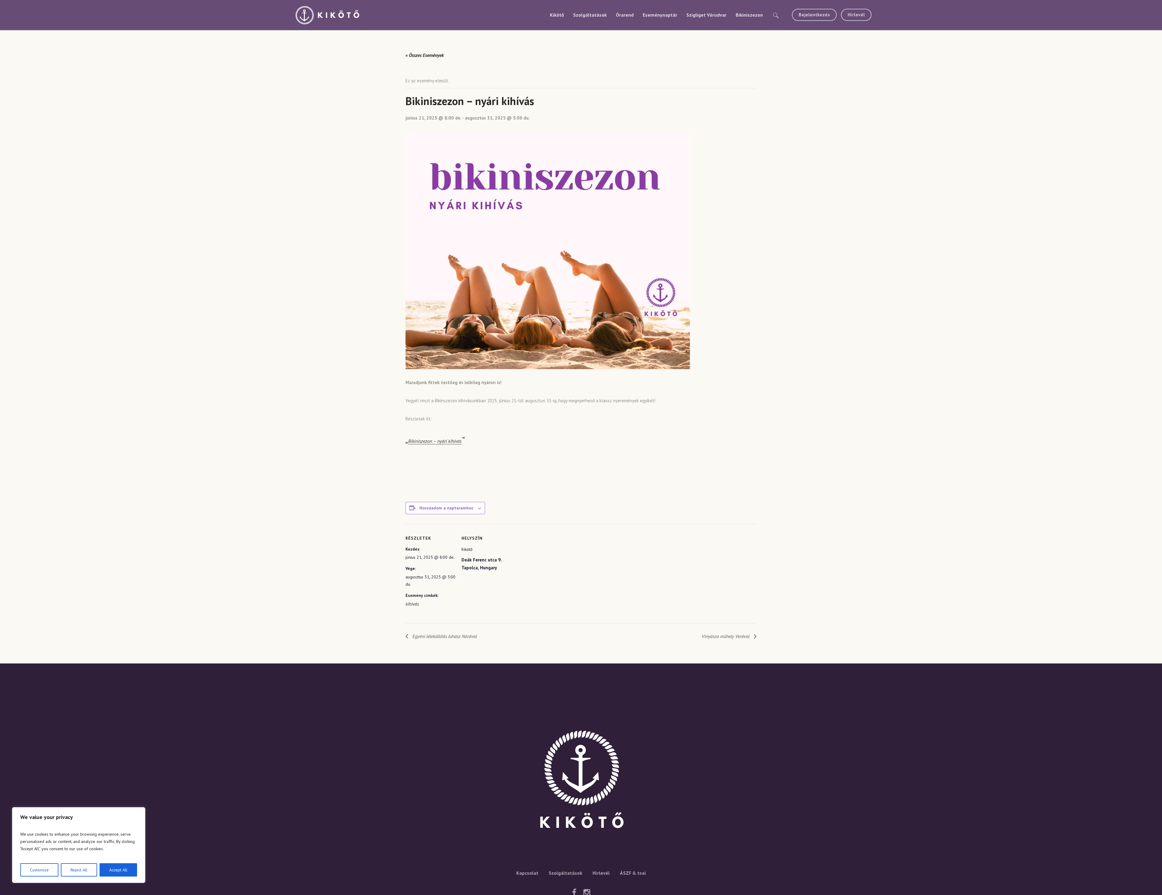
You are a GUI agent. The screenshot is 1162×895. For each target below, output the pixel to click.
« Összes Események (424, 55)
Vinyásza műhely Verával (726, 636)
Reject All (79, 870)
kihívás (412, 604)
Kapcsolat (527, 873)
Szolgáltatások (565, 873)
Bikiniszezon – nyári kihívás (434, 441)
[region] (78, 845)
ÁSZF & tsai (633, 873)
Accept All (118, 870)
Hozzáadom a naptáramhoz (446, 508)
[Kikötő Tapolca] (581, 781)
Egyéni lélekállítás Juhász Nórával (444, 636)
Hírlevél (601, 873)
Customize (39, 870)
